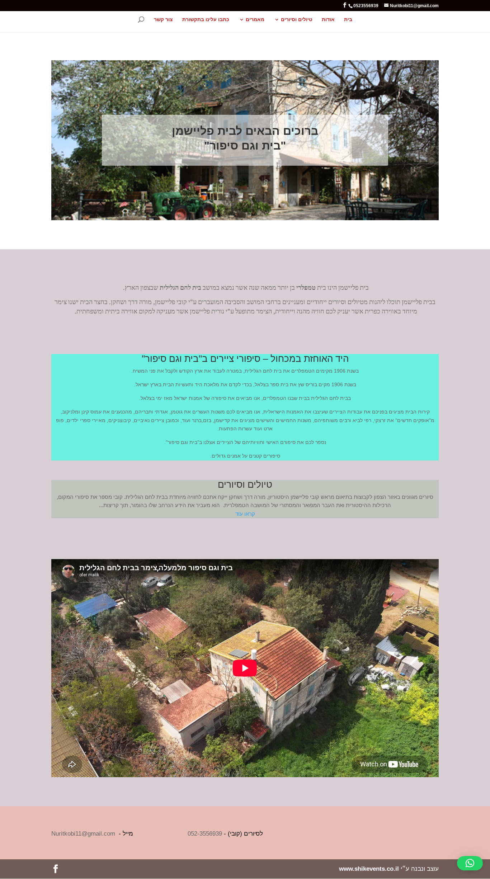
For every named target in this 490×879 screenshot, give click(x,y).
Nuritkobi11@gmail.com (83, 833)
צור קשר (163, 19)
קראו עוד (245, 514)
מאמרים (255, 19)
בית (348, 19)
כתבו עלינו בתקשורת (205, 19)
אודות (328, 19)
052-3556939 (205, 833)
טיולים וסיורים (296, 19)
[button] (470, 863)
